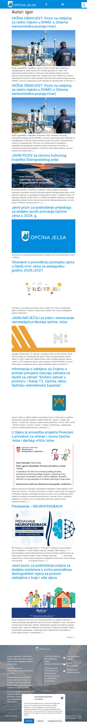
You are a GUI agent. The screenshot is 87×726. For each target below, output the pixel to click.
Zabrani (40, 721)
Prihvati (29, 721)
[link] (84, 5)
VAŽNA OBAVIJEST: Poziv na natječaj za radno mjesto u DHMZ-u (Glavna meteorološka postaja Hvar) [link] (42, 22)
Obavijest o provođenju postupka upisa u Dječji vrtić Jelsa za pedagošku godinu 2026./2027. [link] (43, 266)
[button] (62, 698)
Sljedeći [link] (71, 637)
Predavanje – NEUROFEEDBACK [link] (37, 506)
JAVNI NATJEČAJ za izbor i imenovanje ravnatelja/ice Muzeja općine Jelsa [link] (43, 320)
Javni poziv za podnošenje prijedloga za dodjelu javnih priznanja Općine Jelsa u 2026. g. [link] (41, 211)
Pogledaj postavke (55, 721)
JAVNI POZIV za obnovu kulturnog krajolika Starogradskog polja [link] (39, 157)
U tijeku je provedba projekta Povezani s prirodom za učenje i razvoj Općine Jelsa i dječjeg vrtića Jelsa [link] (42, 436)
